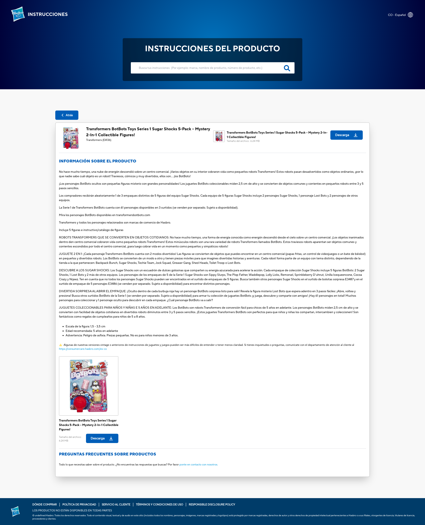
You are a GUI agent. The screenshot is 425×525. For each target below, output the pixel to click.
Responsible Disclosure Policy (212, 504)
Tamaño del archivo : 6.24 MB (243, 141)
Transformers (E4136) (98, 140)
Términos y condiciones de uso (159, 504)
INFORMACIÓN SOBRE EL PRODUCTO (97, 161)
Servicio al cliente (116, 504)
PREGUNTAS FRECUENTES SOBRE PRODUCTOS (107, 454)
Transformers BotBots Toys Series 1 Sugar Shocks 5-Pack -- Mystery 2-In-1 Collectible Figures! (148, 132)
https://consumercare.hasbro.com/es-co (83, 349)
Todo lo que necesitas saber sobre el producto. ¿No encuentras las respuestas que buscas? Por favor (119, 464)
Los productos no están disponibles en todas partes (72, 510)
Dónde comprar (44, 504)
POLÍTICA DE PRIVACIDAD (79, 504)
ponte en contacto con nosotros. (198, 464)
